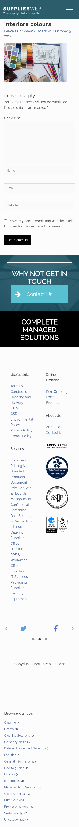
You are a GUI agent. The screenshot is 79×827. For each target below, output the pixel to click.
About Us (53, 427)
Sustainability (13, 813)
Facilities (10, 755)
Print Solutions (14, 800)
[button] (6, 628)
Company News (15, 742)
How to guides (14, 768)
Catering (10, 722)
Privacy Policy (21, 430)
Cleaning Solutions (17, 735)
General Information (17, 761)
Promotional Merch (17, 806)
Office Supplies (14, 793)
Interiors (17, 527)
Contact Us (54, 433)
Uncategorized (14, 819)
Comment (13, 118)
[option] (23, 628)
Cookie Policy (21, 436)
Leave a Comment (18, 31)
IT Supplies (19, 577)
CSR (14, 414)
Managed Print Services (20, 787)
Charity (9, 729)
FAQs (15, 408)
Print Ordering (56, 392)
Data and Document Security (24, 748)
